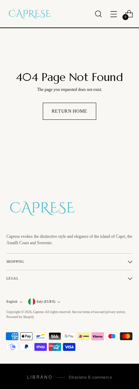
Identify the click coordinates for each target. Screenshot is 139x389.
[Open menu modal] (113, 13)
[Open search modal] (98, 13)
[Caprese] (29, 14)
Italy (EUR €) (46, 301)
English (11, 301)
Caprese (38, 312)
